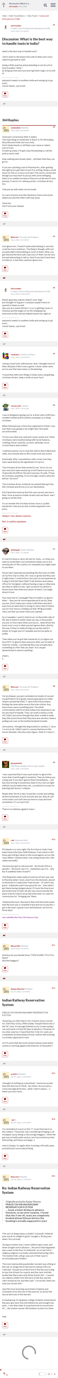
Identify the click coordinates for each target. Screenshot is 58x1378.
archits (14, 1074)
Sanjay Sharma (17, 989)
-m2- (13, 1120)
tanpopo (15, 354)
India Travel (32, 16)
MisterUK (15, 946)
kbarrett (15, 1177)
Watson (14, 237)
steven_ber (16, 406)
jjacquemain (16, 763)
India (4, 16)
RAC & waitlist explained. (14, 521)
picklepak (15, 550)
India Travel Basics (17, 16)
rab (12, 840)
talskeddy (15, 127)
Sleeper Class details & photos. (16, 515)
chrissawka (16, 25)
